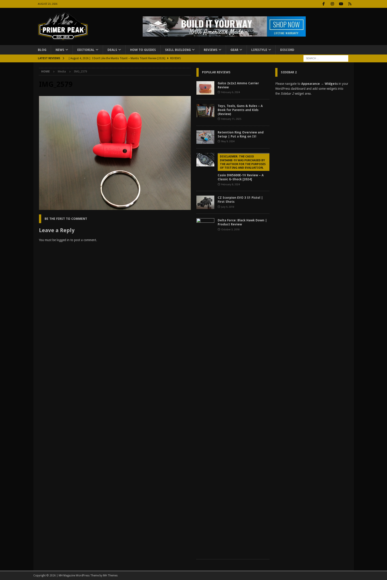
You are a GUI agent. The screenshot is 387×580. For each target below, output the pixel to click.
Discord (287, 50)
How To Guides (143, 50)
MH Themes (110, 575)
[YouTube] (341, 4)
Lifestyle (259, 50)
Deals (112, 50)
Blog (42, 50)
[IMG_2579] (115, 207)
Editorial (86, 50)
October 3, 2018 (230, 229)
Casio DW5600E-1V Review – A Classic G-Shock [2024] (242, 168)
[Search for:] (325, 58)
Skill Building (178, 50)
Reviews (210, 50)
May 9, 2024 (227, 141)
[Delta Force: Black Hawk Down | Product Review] (205, 386)
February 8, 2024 (230, 184)
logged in (63, 240)
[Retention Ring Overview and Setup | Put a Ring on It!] (205, 137)
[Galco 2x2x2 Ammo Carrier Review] (205, 88)
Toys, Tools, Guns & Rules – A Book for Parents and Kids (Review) (240, 110)
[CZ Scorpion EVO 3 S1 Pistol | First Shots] (205, 202)
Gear (234, 50)
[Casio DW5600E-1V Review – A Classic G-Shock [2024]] (205, 159)
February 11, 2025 (231, 119)
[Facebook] (324, 4)
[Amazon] (350, 4)
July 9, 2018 (227, 206)
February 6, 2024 (230, 92)
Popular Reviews (216, 72)
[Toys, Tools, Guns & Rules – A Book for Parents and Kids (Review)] (205, 110)
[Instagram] (332, 4)
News (60, 50)
